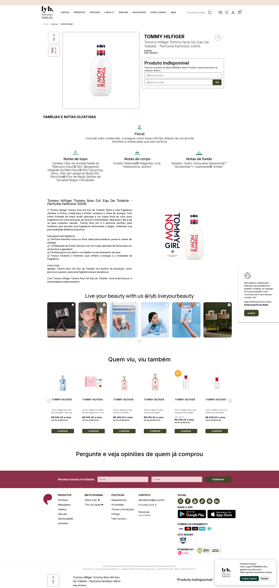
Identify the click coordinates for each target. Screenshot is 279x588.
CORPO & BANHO (158, 12)
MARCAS (65, 12)
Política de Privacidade (256, 304)
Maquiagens (64, 504)
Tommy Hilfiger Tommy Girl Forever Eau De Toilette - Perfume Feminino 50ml (185, 412)
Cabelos (62, 509)
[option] (101, 70)
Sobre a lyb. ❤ (92, 500)
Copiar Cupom (249, 578)
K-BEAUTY (109, 12)
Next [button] (230, 400)
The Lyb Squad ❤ (94, 504)
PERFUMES (95, 12)
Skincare (62, 514)
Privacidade (117, 504)
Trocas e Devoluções (122, 509)
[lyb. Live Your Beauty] (47, 12)
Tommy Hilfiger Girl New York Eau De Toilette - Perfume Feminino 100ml (154, 412)
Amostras (63, 523)
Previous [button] (49, 400)
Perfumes (63, 500)
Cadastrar (218, 479)
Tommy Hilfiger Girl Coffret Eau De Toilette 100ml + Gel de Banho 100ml (93, 412)
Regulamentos (119, 500)
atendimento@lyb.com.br (151, 500)
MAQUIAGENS (139, 12)
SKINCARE (123, 12)
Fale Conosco (118, 518)
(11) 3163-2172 (146, 505)
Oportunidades (65, 518)
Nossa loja (143, 511)
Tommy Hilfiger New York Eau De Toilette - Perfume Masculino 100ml (61, 412)
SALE (173, 12)
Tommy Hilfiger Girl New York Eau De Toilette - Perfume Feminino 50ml (123, 412)
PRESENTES (79, 12)
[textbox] (199, 12)
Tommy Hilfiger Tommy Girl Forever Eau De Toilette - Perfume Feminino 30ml (216, 412)
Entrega (115, 514)
